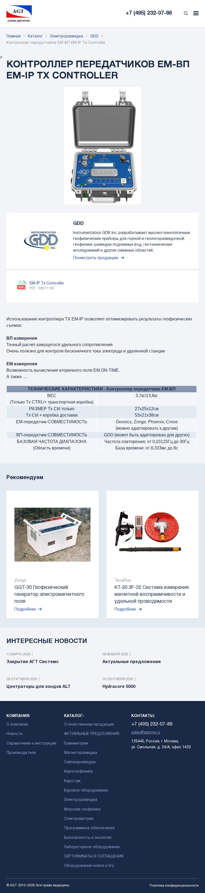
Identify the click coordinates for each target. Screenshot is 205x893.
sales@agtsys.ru (145, 732)
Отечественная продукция (89, 724)
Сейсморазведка (80, 762)
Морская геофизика (82, 809)
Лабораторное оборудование (92, 847)
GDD (94, 36)
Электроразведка (66, 36)
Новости (14, 734)
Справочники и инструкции (31, 743)
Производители (21, 753)
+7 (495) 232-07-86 (149, 13)
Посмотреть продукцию (95, 258)
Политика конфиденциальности (174, 885)
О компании (17, 724)
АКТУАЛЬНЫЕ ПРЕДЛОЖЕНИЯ (91, 734)
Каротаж (72, 781)
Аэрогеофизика (78, 771)
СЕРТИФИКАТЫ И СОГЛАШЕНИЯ (93, 856)
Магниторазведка (80, 753)
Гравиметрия (76, 743)
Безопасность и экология (87, 838)
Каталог (35, 36)
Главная (13, 36)
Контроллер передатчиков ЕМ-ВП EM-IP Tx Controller (55, 43)
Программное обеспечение (89, 828)
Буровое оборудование (86, 790)
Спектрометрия (78, 819)
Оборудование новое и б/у (89, 866)
